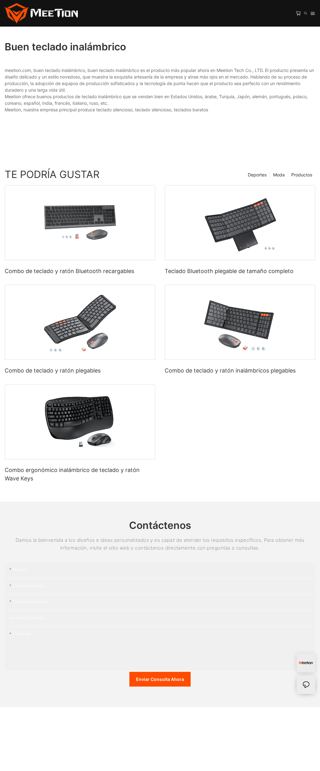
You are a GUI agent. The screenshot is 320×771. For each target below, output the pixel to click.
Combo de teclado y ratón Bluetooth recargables (69, 271)
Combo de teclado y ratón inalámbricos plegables (230, 370)
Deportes (257, 174)
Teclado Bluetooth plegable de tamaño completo (229, 271)
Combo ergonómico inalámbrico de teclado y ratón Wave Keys (72, 474)
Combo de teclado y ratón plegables (53, 370)
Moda (279, 174)
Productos (301, 174)
